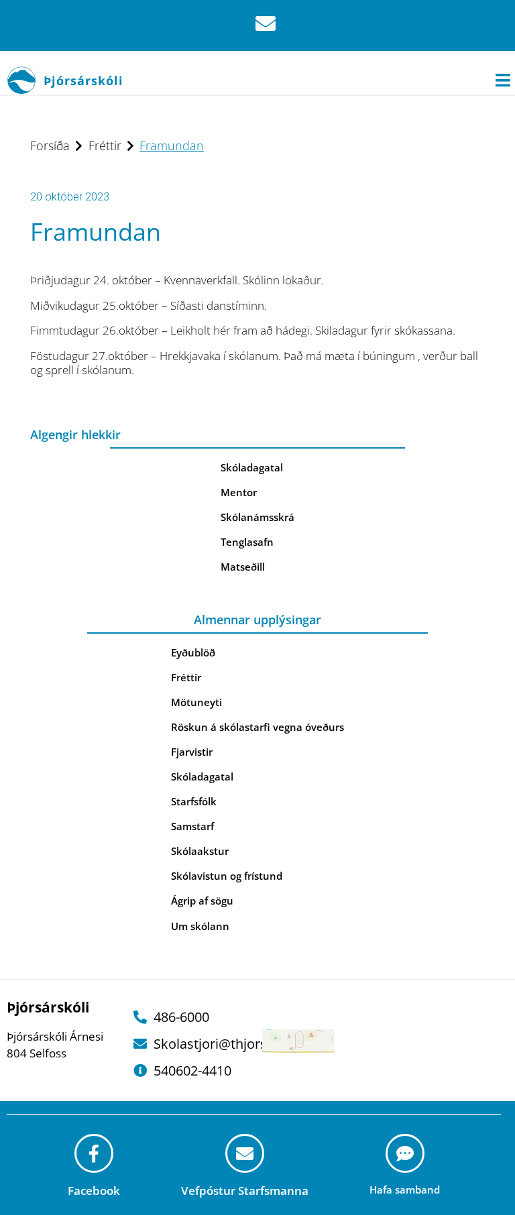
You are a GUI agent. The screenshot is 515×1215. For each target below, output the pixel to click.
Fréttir (105, 145)
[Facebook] (93, 1153)
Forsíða (50, 145)
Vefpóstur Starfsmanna (244, 1190)
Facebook (94, 1190)
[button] (503, 80)
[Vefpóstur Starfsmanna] (244, 1153)
